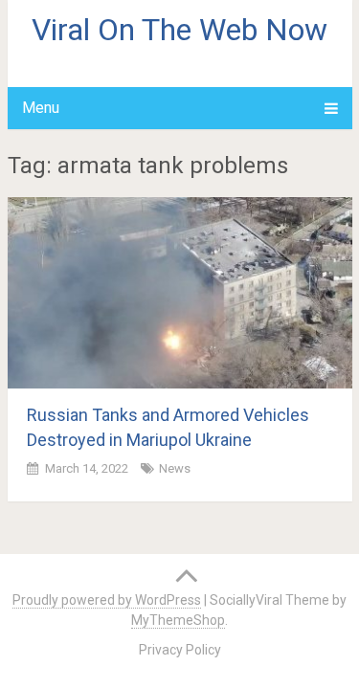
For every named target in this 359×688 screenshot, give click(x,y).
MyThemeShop (178, 620)
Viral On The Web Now (179, 29)
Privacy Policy (180, 649)
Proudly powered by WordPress (106, 600)
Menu (40, 108)
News (175, 468)
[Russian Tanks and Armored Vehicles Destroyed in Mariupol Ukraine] (180, 292)
